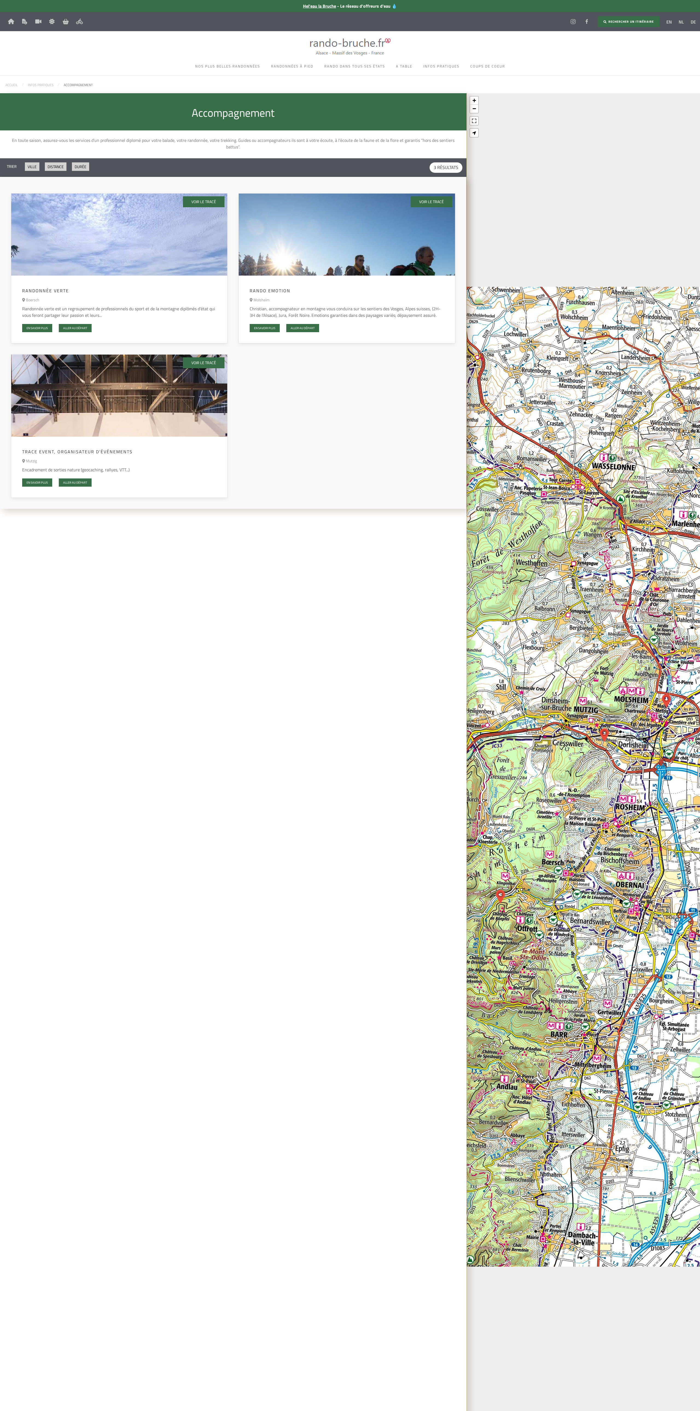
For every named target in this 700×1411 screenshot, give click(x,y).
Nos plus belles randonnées (227, 66)
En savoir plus (37, 328)
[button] (500, 897)
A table (404, 66)
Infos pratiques (441, 66)
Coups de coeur (487, 66)
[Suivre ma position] (474, 133)
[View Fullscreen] (474, 121)
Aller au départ (75, 328)
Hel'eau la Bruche (319, 6)
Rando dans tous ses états (354, 66)
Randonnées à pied (292, 66)
